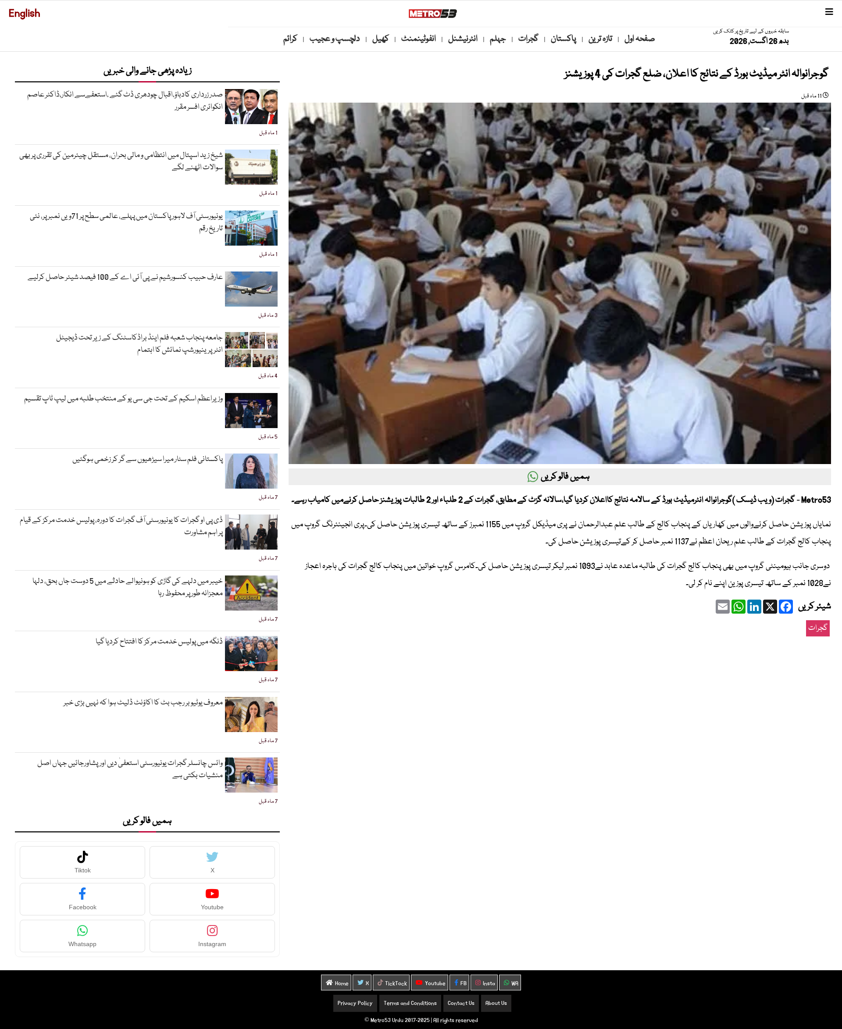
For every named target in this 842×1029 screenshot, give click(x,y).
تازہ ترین (600, 39)
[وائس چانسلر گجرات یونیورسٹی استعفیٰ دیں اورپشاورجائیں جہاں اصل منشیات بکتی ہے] (251, 775)
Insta (489, 983)
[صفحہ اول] (432, 13)
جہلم (498, 39)
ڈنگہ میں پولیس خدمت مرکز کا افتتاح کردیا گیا (159, 642)
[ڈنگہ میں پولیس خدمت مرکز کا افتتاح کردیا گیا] (251, 653)
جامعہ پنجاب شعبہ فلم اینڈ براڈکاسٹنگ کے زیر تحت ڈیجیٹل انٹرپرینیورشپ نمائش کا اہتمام (139, 344)
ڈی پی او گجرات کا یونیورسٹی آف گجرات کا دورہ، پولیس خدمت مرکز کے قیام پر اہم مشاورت (121, 526)
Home (342, 983)
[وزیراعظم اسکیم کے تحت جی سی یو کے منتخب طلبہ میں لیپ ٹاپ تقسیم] (251, 410)
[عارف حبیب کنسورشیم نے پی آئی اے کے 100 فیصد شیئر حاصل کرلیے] (251, 289)
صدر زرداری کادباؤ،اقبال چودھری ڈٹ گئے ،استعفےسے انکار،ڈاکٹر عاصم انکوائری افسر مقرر (125, 101)
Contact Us (461, 1003)
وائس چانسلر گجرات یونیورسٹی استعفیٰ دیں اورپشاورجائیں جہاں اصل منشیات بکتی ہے (130, 769)
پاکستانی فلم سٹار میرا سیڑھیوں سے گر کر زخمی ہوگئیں (147, 459)
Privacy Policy (355, 1003)
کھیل (380, 39)
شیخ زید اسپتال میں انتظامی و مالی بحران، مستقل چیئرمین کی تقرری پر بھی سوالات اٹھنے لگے (121, 162)
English (24, 13)
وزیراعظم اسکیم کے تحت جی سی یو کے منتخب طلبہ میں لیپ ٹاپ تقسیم (123, 399)
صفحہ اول (639, 39)
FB (463, 983)
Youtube (435, 983)
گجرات (528, 39)
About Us (496, 1003)
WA (514, 983)
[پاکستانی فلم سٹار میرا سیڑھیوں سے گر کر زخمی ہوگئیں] (251, 471)
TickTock (396, 983)
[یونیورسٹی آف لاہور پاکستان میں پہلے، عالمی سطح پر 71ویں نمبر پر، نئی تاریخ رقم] (251, 228)
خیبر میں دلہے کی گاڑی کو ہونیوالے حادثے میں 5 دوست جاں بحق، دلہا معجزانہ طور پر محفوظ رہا (127, 587)
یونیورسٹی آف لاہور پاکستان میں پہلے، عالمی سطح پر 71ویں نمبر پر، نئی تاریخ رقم (126, 223)
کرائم (290, 39)
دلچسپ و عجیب (335, 39)
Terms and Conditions (410, 1003)
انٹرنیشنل (463, 39)
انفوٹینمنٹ (418, 39)
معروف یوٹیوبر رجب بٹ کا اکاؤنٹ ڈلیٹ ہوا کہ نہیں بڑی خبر (143, 703)
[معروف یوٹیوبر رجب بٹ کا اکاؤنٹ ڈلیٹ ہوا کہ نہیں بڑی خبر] (251, 714)
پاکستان (563, 39)
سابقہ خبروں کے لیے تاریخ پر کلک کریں (751, 31)
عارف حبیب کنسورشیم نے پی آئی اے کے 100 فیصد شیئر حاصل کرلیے (125, 277)
